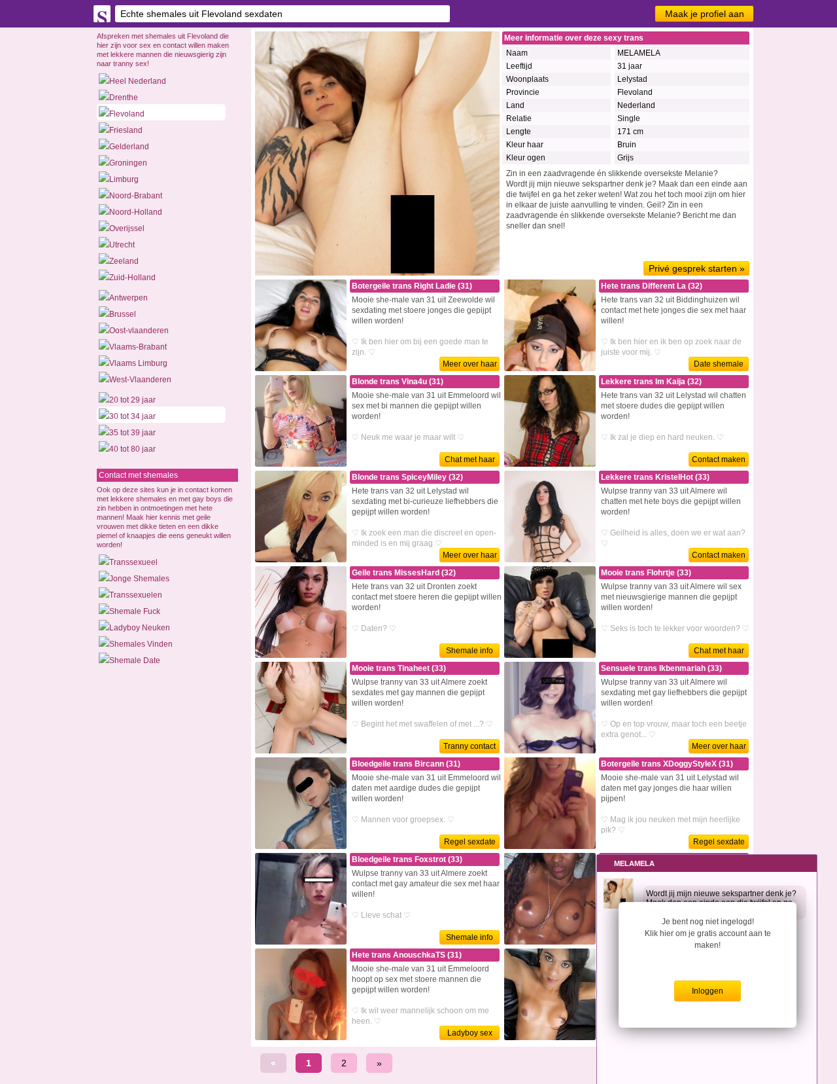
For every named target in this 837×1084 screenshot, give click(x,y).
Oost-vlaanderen (139, 330)
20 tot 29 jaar (132, 400)
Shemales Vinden (141, 644)
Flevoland (127, 113)
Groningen (128, 163)
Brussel (122, 314)
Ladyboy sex (469, 1033)
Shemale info (469, 650)
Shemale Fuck (134, 611)
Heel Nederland (137, 81)
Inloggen (707, 991)
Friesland (126, 130)
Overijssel (127, 228)
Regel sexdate (470, 841)
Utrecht (122, 244)
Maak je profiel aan (704, 14)
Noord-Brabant (135, 195)
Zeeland (124, 261)
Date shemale (718, 364)
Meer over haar (470, 364)
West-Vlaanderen (140, 379)
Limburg (124, 179)
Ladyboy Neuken (139, 627)
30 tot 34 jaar (132, 416)
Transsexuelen (135, 595)
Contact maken (718, 459)
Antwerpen (128, 297)
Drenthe (123, 97)
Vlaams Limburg (138, 363)
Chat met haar (470, 459)
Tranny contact (469, 746)
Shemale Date (134, 660)
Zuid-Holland (132, 277)
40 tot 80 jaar (132, 449)
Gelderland (129, 146)
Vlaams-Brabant (138, 347)
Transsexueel (133, 562)
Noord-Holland (135, 212)
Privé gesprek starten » (697, 268)
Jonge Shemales (139, 578)
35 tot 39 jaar (132, 432)
